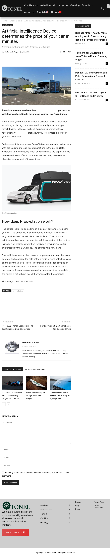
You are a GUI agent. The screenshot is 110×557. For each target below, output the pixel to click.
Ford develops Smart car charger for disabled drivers (55, 327)
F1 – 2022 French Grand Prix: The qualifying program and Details (17, 327)
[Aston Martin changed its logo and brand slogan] (36, 383)
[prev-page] (4, 404)
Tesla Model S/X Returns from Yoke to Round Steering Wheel (91, 56)
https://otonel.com (29, 346)
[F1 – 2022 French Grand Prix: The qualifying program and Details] (12, 383)
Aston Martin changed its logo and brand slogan (35, 396)
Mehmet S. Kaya (11, 52)
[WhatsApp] (25, 58)
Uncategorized (16, 21)
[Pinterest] (18, 58)
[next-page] (8, 404)
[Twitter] (11, 58)
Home (4, 21)
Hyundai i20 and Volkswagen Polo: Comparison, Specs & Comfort (91, 76)
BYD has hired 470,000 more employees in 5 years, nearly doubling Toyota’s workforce (91, 36)
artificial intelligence (47, 110)
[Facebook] (5, 58)
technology (21, 132)
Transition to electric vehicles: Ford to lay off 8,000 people (60, 396)
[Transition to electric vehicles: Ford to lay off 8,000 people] (60, 383)
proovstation (18, 291)
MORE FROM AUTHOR (35, 370)
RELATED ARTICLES (13, 370)
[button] (102, 8)
